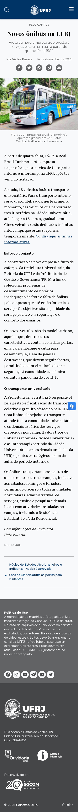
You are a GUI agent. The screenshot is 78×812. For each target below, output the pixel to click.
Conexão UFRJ (27, 805)
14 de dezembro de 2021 (54, 59)
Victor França (22, 59)
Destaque (12, 544)
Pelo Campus (39, 24)
